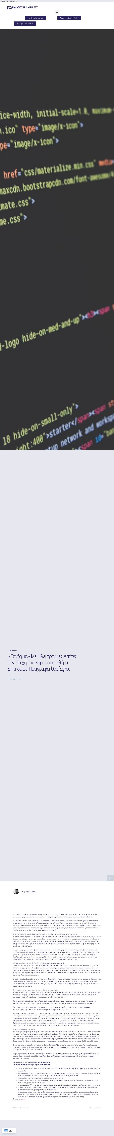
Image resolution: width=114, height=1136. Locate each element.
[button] (57, 12)
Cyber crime (13, 651)
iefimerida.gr (21, 1099)
